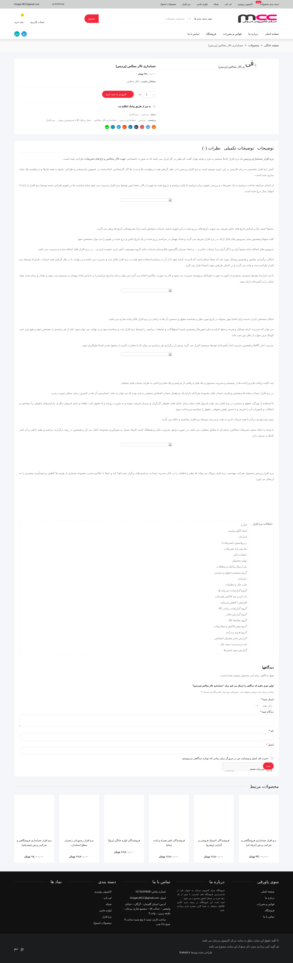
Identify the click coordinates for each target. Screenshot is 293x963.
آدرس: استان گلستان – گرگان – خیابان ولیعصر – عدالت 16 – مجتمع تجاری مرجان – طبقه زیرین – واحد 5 (146, 909)
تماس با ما (193, 33)
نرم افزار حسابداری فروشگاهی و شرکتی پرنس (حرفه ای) (258, 842)
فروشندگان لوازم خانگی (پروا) (124, 840)
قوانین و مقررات (232, 33)
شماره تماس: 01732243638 (151, 891)
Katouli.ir (185, 952)
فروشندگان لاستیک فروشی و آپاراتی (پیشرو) (213, 842)
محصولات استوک (168, 4)
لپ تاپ (228, 4)
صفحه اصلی (272, 33)
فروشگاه (211, 33)
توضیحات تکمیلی (239, 148)
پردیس (145, 114)
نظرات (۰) (211, 148)
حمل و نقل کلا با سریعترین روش (74, 120)
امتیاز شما (267, 699)
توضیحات (265, 148)
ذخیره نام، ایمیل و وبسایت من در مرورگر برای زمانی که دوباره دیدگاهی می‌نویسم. (225, 758)
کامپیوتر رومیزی (245, 4)
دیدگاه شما (267, 711)
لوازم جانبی (202, 4)
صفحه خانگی (271, 45)
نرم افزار (186, 4)
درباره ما (253, 33)
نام (271, 730)
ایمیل (270, 744)
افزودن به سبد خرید (115, 94)
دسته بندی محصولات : (268, 3)
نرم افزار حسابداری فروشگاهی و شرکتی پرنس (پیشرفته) (34, 842)
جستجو (91, 18)
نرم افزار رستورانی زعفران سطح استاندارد (79, 842)
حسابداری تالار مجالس (105, 120)
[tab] (265, 148)
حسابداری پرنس (128, 120)
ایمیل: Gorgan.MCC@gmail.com (148, 897)
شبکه (216, 4)
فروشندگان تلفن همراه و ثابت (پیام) (169, 842)
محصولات (253, 45)
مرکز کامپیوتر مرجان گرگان (257, 18)
